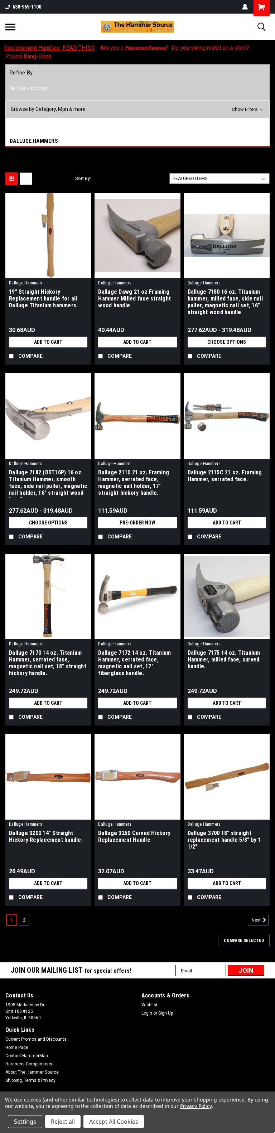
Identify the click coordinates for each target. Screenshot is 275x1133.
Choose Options (226, 342)
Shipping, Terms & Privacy (30, 1080)
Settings (25, 1121)
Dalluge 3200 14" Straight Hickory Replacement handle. (46, 836)
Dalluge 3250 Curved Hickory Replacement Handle (134, 836)
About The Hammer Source (32, 1072)
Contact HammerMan (26, 1055)
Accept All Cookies (113, 1121)
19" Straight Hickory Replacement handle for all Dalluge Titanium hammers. (43, 298)
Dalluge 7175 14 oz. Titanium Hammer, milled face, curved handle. (224, 659)
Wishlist (149, 1004)
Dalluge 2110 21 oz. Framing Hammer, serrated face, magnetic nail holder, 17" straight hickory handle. (133, 482)
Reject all (63, 1121)
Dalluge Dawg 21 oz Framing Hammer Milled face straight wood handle (134, 298)
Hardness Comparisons (28, 1063)
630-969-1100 (27, 7)
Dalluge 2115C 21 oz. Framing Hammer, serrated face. (225, 476)
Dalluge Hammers (25, 282)
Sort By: (83, 178)
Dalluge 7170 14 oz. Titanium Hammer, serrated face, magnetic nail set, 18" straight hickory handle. (47, 663)
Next (257, 920)
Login (146, 1013)
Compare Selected (244, 940)
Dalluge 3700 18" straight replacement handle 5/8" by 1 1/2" (224, 840)
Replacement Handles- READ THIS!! (49, 47)
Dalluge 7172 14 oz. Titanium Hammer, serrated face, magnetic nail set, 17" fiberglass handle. (134, 663)
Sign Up (165, 1013)
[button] (137, 109)
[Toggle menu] (10, 27)
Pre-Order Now (137, 523)
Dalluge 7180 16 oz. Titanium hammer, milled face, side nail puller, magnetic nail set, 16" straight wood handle (225, 302)
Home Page (16, 1047)
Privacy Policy (195, 1106)
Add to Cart (48, 342)
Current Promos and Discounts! (36, 1039)
